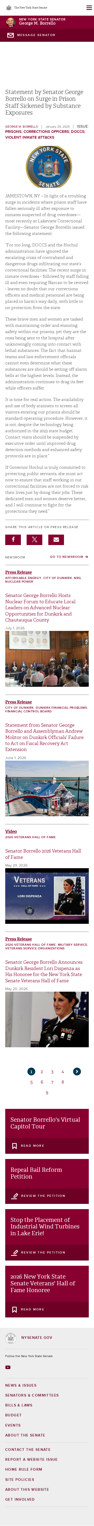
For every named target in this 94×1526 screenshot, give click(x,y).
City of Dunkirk (57, 578)
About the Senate (25, 1435)
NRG (77, 578)
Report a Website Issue (31, 1460)
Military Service (72, 945)
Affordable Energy (23, 578)
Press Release (18, 572)
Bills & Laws (19, 1405)
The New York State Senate (30, 8)
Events (13, 1425)
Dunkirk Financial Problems (61, 707)
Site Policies (19, 1480)
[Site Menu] (89, 8)
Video (11, 831)
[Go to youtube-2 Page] (8, 1367)
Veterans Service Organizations (35, 948)
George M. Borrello (37, 23)
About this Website (27, 1490)
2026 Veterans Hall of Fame (30, 837)
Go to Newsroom (66, 557)
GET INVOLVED (20, 1499)
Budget (13, 1415)
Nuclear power (19, 581)
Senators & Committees (32, 1395)
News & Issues (21, 1385)
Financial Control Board (28, 711)
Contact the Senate (28, 1450)
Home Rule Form (24, 1469)
